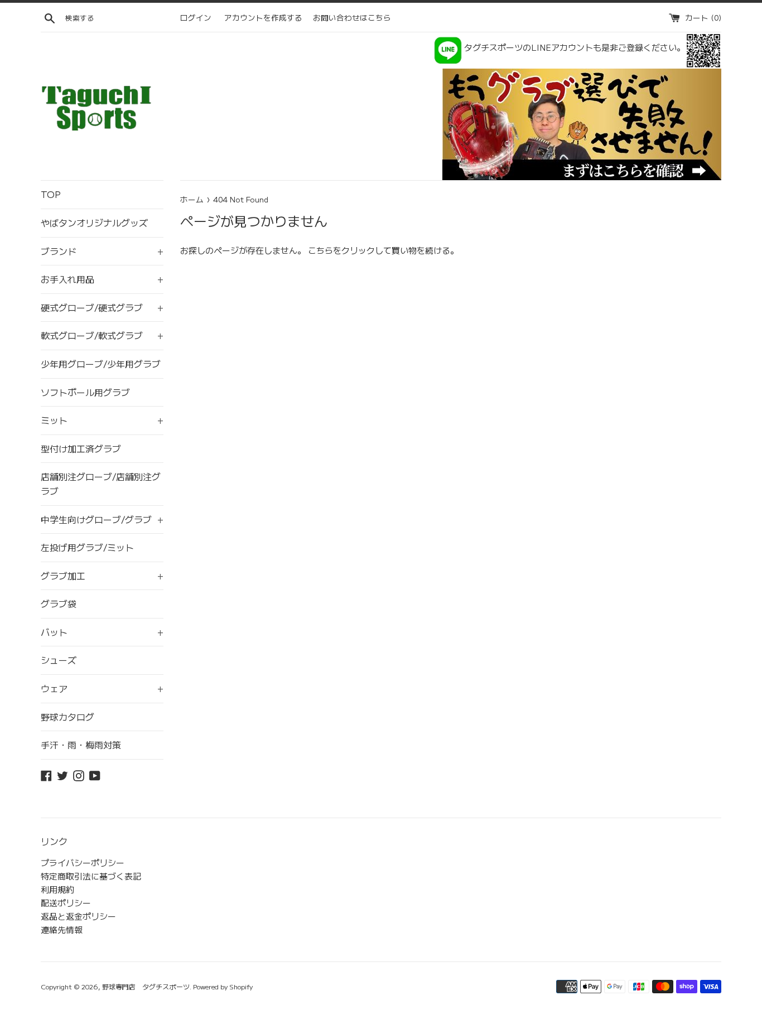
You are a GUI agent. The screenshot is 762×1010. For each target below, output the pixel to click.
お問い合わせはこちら (352, 17)
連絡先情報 (62, 929)
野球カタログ (67, 716)
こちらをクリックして (350, 250)
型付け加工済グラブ (81, 448)
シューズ (58, 659)
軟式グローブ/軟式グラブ (102, 335)
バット (102, 632)
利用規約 (57, 889)
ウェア (102, 688)
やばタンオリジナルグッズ (94, 222)
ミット (102, 420)
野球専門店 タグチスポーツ (146, 986)
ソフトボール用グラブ (85, 392)
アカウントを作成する (263, 17)
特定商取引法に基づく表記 (91, 876)
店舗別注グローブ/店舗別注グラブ (101, 483)
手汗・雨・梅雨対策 (81, 744)
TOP (51, 194)
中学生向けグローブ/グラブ (102, 519)
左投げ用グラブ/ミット (87, 547)
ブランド (102, 251)
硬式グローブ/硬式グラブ (102, 307)
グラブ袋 (58, 603)
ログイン (195, 17)
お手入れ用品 (102, 279)
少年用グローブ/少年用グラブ (101, 363)
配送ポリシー (66, 902)
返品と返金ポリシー (78, 916)
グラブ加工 (102, 575)
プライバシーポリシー (82, 862)
